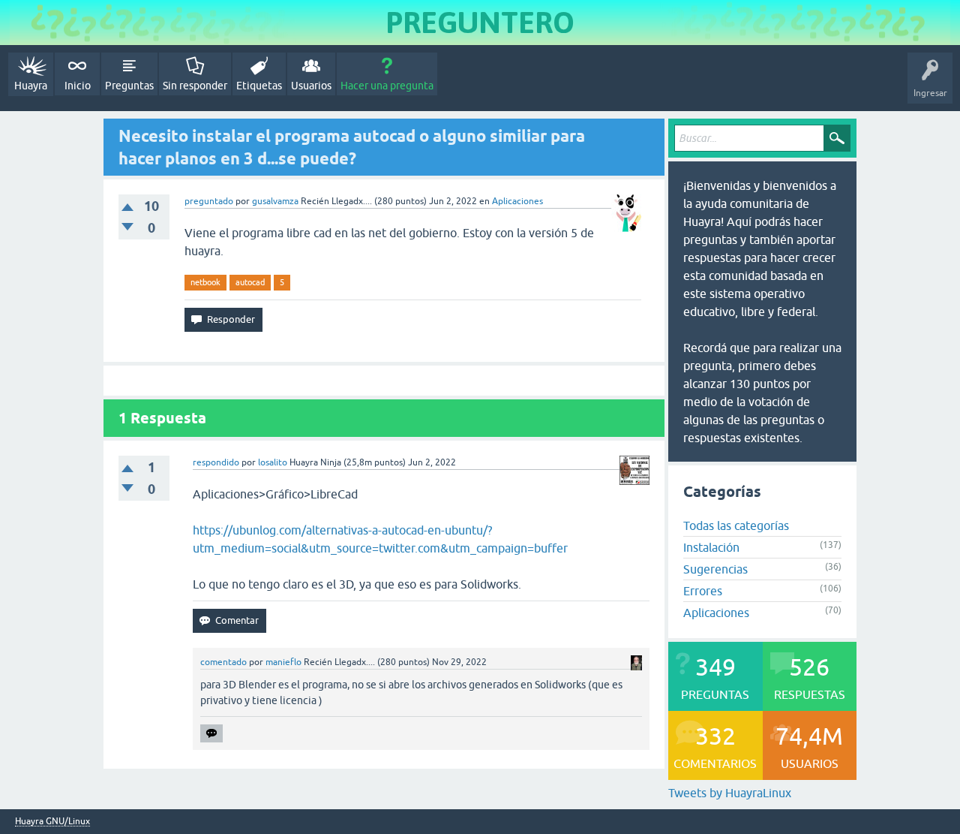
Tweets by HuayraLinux (729, 792)
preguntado (208, 201)
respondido (216, 462)
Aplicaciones (517, 201)
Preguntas (129, 86)
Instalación (711, 547)
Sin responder (195, 86)
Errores (702, 591)
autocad (250, 282)
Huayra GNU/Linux (52, 821)
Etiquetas (259, 86)
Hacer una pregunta (387, 86)
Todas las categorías (736, 525)
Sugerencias (715, 569)
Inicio (77, 86)
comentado (223, 662)
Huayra (30, 86)
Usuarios (311, 86)
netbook (205, 282)
